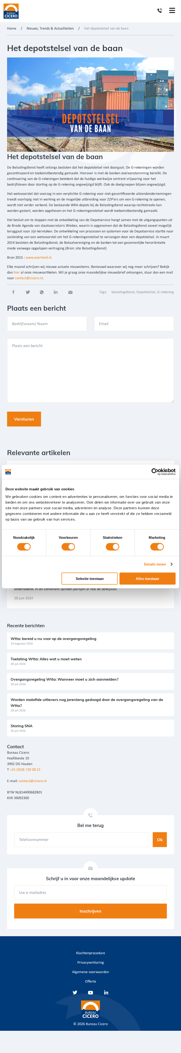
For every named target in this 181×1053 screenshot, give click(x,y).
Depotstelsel (145, 292)
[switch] (68, 547)
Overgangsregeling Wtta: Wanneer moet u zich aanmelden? (64, 679)
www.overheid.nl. (39, 258)
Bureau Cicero (97, 1024)
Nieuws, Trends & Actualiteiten (50, 28)
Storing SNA (22, 725)
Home (11, 28)
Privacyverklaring (90, 963)
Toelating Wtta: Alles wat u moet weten (46, 659)
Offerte (90, 981)
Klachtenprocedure (90, 953)
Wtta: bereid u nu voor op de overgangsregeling (53, 638)
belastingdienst (123, 292)
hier (17, 272)
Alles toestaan (147, 578)
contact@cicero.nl (29, 278)
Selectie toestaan (90, 578)
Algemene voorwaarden (90, 972)
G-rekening (165, 292)
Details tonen (155, 564)
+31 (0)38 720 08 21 (25, 770)
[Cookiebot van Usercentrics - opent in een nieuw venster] (155, 471)
